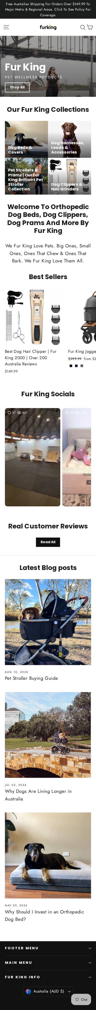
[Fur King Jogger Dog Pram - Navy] (76, 366)
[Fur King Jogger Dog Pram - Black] (71, 366)
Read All (48, 542)
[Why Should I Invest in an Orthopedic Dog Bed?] (48, 855)
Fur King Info (22, 977)
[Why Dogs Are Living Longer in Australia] (48, 735)
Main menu (18, 962)
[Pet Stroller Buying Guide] (48, 622)
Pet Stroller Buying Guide (31, 678)
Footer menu (22, 948)
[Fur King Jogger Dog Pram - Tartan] (81, 366)
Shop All (17, 87)
